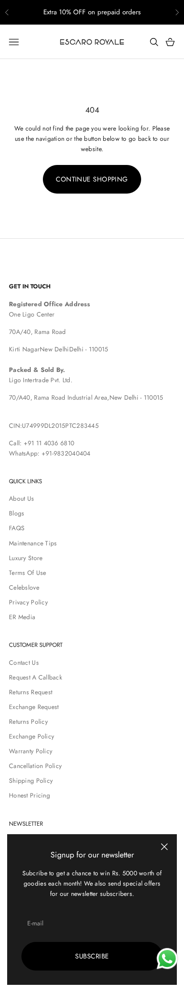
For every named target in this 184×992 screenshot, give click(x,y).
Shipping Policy (31, 780)
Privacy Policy (28, 602)
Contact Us (24, 662)
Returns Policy (28, 721)
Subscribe (92, 956)
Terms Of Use (27, 572)
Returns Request (30, 692)
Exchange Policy (31, 736)
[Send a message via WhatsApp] (167, 958)
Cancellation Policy (35, 765)
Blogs (16, 513)
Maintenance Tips (33, 543)
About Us (21, 498)
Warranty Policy (30, 751)
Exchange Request (34, 706)
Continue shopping (92, 179)
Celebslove (24, 587)
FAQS (17, 527)
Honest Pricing (29, 795)
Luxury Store (25, 557)
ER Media (22, 616)
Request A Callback (35, 677)
